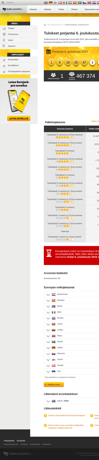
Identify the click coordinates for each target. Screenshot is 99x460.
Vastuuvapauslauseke (11, 444)
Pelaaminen (13, 34)
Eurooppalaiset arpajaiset (19, 71)
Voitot (10, 40)
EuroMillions (13, 65)
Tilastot (11, 28)
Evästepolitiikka (35, 444)
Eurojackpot (13, 60)
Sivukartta (21, 441)
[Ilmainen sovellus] (18, 123)
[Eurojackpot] (13, 9)
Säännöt (11, 46)
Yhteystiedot (9, 441)
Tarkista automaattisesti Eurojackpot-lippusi (66, 415)
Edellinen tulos (54, 384)
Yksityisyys (24, 444)
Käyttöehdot (47, 444)
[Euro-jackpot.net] (45, 25)
